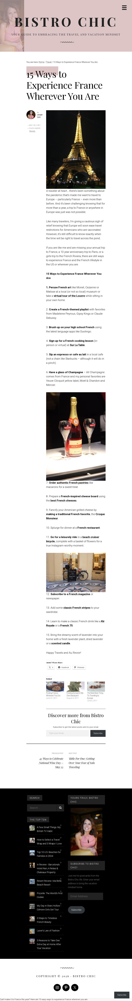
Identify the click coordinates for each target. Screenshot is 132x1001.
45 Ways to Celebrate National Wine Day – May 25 (51, 763)
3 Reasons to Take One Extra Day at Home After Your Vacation (49, 944)
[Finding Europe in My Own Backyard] (76, 687)
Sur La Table (77, 345)
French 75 (66, 625)
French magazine (79, 594)
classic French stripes (76, 607)
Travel (32, 131)
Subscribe (97, 733)
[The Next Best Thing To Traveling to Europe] (96, 687)
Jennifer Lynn (40, 116)
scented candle (60, 643)
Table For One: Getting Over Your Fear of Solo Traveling (82, 763)
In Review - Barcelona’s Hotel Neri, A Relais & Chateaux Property (48, 868)
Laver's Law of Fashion (48, 930)
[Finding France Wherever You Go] (55, 687)
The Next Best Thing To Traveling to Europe (95, 695)
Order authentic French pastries (68, 482)
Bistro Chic (66, 21)
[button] (76, 149)
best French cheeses (63, 500)
